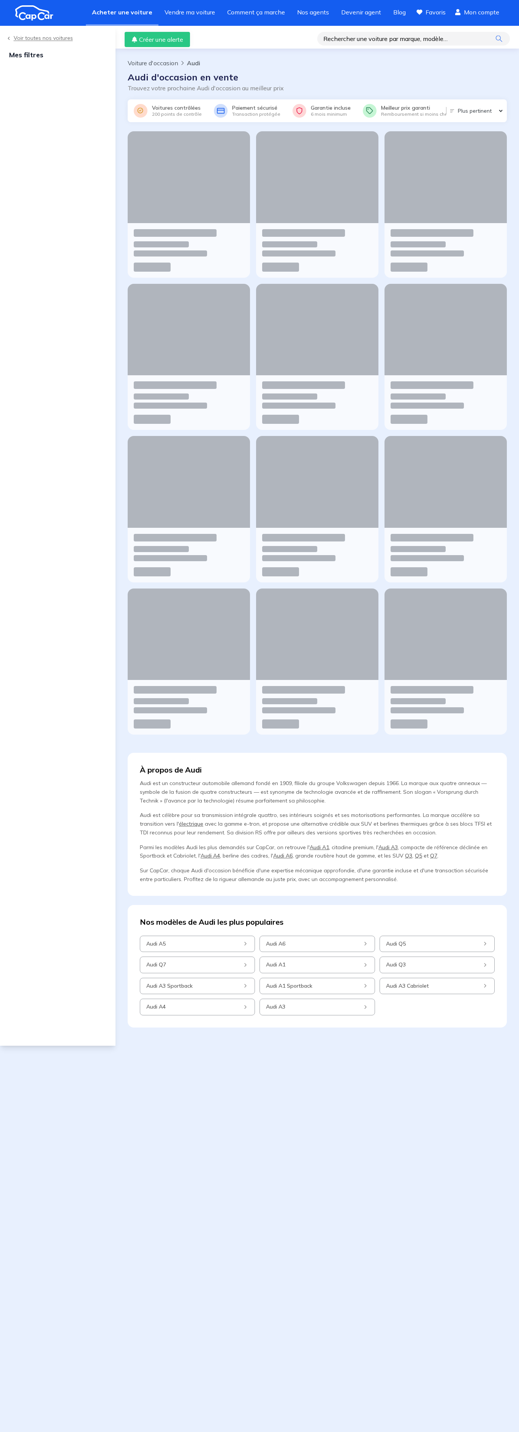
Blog (399, 12)
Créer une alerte (161, 39)
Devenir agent (361, 12)
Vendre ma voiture (190, 12)
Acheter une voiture (122, 12)
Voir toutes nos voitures (43, 38)
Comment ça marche (256, 12)
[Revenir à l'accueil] (37, 12)
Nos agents (313, 12)
